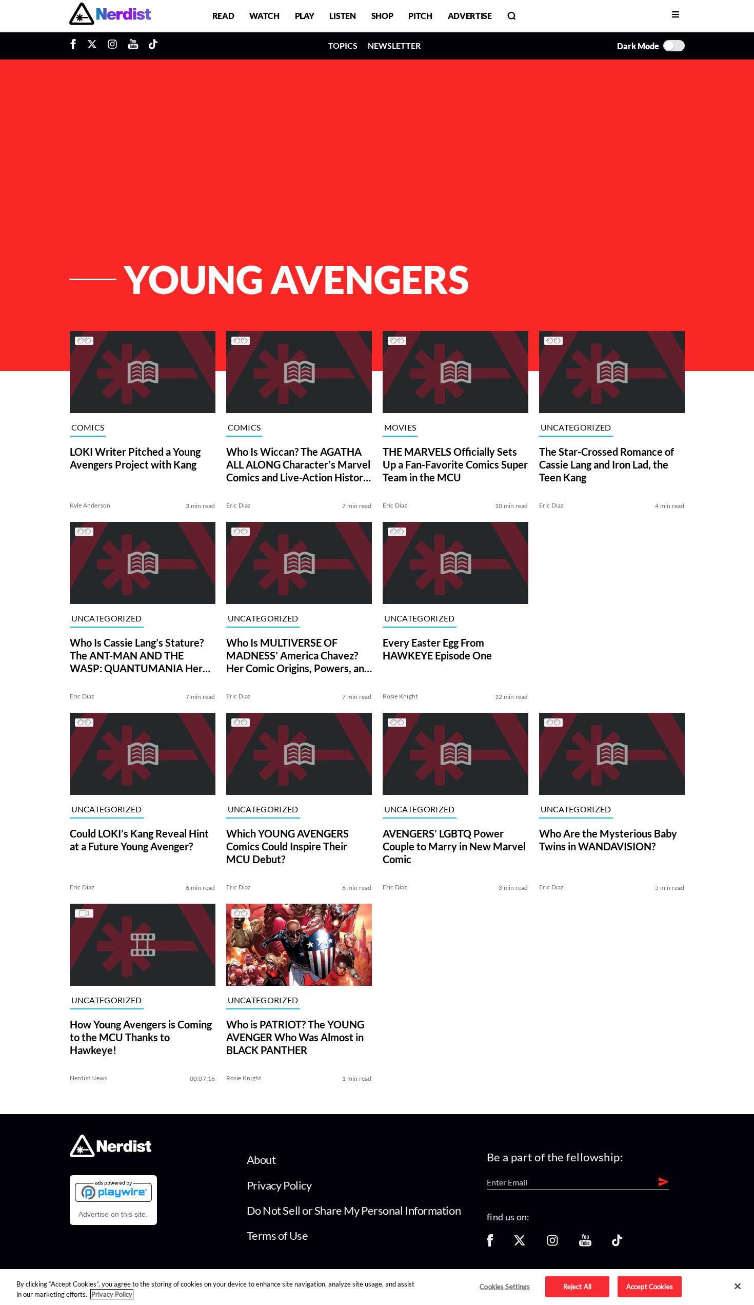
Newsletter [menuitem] (394, 45)
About (261, 1159)
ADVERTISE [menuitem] (470, 16)
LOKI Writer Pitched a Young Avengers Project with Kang (135, 458)
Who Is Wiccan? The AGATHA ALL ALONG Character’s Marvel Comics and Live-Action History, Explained (298, 464)
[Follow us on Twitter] (519, 1243)
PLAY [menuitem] (304, 16)
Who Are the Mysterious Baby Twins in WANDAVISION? (608, 839)
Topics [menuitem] (343, 45)
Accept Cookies (649, 1286)
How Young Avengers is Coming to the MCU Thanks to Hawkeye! (141, 1037)
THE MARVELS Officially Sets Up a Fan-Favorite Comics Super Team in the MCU (455, 464)
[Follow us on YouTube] (585, 1243)
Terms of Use (277, 1235)
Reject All (577, 1286)
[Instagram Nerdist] (112, 45)
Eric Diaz (238, 505)
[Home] (110, 1154)
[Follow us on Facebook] (490, 1243)
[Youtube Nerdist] (133, 45)
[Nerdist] (110, 16)
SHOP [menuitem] (382, 16)
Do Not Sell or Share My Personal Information (354, 1210)
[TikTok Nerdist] (153, 45)
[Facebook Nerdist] (75, 45)
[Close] (737, 1286)
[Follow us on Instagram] (552, 1243)
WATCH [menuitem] (264, 16)
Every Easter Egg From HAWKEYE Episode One (437, 648)
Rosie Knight (400, 696)
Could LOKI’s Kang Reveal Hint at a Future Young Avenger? (139, 839)
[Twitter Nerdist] (92, 45)
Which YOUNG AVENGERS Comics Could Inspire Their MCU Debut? (287, 846)
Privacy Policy (279, 1185)
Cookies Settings (505, 1286)
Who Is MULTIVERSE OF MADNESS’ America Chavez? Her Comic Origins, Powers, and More (298, 655)
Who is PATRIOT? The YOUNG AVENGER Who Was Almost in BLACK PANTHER (295, 1037)
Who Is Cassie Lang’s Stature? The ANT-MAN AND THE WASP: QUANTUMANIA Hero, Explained (140, 655)
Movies (400, 428)
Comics (88, 428)
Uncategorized (576, 428)
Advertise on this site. (113, 1214)
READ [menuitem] (223, 16)
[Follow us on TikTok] (617, 1243)
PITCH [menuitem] (420, 16)
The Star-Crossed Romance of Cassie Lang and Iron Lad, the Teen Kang (606, 464)
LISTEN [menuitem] (342, 16)
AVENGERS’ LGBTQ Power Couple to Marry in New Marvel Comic (454, 846)
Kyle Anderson (90, 505)
